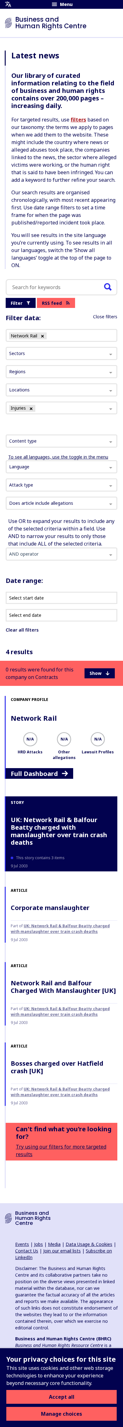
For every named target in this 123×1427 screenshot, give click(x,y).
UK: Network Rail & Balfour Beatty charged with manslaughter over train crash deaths (59, 831)
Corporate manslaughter (50, 907)
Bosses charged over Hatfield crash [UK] (57, 1067)
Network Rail (34, 718)
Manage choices (61, 1413)
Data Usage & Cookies (89, 1244)
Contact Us (26, 1251)
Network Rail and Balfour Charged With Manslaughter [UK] (63, 987)
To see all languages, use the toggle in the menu (58, 457)
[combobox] (61, 441)
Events (22, 1244)
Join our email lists (62, 1251)
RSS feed (52, 303)
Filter (16, 303)
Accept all (61, 1396)
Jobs (38, 1244)
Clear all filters (22, 630)
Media (54, 1244)
